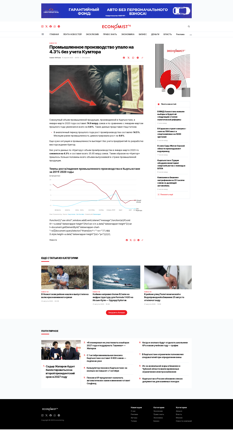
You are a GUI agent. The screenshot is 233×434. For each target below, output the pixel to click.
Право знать (159, 414)
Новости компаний (184, 421)
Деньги (179, 411)
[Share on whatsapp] (132, 58)
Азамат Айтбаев (55, 58)
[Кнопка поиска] (189, 27)
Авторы (134, 418)
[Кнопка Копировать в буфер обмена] (141, 58)
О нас (133, 411)
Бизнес (156, 421)
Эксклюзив (158, 411)
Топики (134, 421)
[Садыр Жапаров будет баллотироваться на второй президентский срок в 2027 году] (61, 350)
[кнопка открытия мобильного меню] (42, 34)
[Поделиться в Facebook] (124, 58)
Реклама (134, 414)
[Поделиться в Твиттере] (128, 58)
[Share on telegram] (137, 58)
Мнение (179, 418)
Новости (53, 43)
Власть (179, 414)
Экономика (158, 418)
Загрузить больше (116, 312)
